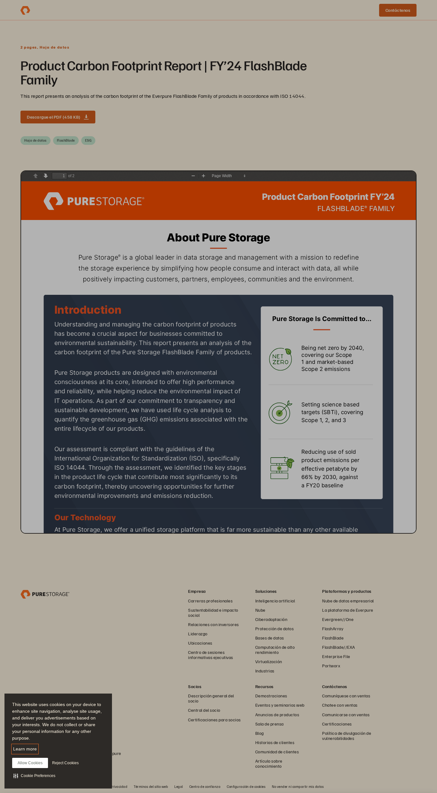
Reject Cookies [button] (65, 763)
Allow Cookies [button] (30, 763)
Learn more (25, 748)
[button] (34, 776)
